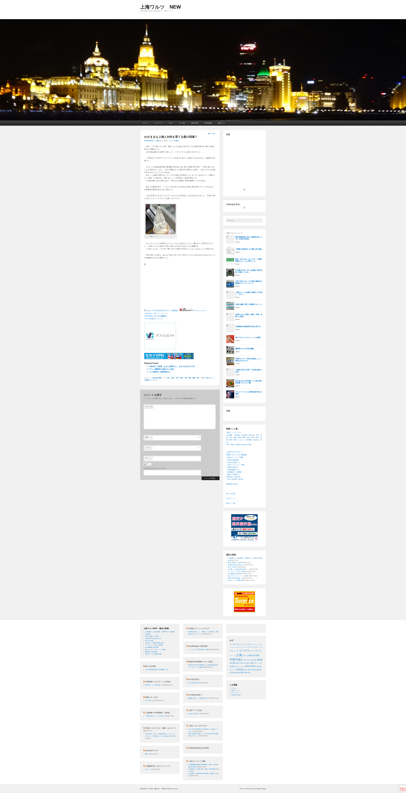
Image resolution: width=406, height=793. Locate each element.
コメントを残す (174, 140)
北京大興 (251, 435)
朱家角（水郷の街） (233, 474)
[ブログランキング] (199, 310)
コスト (254, 644)
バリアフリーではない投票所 (237, 571)
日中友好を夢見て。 (196, 695)
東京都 (240, 669)
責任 (238, 672)
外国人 (238, 663)
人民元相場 (208, 123)
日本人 (253, 666)
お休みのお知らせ (193, 713)
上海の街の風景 (157, 378)
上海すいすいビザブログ (198, 725)
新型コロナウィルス (238, 666)
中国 (232, 659)
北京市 (254, 660)
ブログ (170, 123)
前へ (208, 133)
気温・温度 (246, 670)
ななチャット (230, 498)
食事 (245, 672)
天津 (230, 437)
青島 (235, 440)
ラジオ (251, 650)
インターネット (236, 644)
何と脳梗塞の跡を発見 (235, 573)
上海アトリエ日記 (195, 710)
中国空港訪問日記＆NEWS (199, 748)
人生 (248, 660)
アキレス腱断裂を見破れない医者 (161, 369)
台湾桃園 (248, 440)
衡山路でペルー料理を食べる (154, 685)
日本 (247, 666)
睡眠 (257, 669)
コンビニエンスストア (241, 647)
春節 (258, 666)
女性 (177, 378)
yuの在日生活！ (194, 679)
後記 (146, 754)
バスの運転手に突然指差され (159, 372)
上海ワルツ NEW (160, 7)
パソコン (236, 651)
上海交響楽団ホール (233, 469)
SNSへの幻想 (232, 567)
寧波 (257, 437)
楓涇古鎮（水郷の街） (234, 477)
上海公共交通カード (233, 462)
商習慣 (259, 660)
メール (147, 447)
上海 (167, 378)
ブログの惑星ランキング (153, 319)
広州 (257, 435)
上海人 (173, 378)
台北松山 (256, 440)
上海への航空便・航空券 (235, 479)
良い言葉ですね (150, 700)
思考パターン (255, 663)
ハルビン (241, 440)
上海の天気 (194, 123)
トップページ (158, 123)
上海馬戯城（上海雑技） (235, 472)
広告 (244, 663)
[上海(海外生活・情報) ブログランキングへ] (185, 310)
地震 (231, 663)
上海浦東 (229, 435)
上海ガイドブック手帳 (197, 761)
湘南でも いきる (151, 697)
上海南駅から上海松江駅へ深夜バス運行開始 (202, 769)
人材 (245, 660)
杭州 (252, 437)
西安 (230, 440)
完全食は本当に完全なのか (236, 565)
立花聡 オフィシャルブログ (199, 628)
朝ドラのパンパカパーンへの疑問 (238, 576)
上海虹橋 (237, 435)
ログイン (234, 688)
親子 (198, 378)
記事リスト (221, 123)
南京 (235, 437)
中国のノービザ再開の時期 (236, 580)
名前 (146, 437)
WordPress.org (235, 695)
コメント (148, 406)
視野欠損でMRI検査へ (234, 578)
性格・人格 (183, 378)
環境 (251, 669)
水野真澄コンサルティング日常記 (158, 681)
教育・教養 (191, 378)
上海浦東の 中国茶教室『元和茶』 (158, 712)
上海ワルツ (159, 140)
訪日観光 (234, 672)
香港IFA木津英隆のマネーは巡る (201, 661)
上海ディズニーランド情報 (236, 465)
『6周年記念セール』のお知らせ (155, 716)
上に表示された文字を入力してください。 (156, 468)
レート (233, 655)
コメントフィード (236, 692)
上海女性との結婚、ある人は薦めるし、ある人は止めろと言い (172, 366)
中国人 (239, 659)
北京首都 (244, 435)
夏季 (234, 663)
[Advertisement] (169, 270)
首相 (248, 672)
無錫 (239, 437)
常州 (248, 437)
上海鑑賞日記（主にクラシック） (158, 766)
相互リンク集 (230, 503)
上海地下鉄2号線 (253, 655)
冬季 (251, 660)
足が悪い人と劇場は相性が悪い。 (238, 569)
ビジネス (244, 650)
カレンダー (247, 644)
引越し (248, 663)
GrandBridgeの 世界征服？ (199, 646)
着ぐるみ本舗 (230, 493)
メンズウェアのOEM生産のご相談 (198, 649)
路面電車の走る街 (232, 484)
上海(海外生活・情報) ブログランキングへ (156, 313)
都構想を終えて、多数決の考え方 (198, 698)
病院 (254, 670)
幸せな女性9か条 (193, 683)
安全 (241, 663)
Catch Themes (261, 789)
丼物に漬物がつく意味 (235, 562)
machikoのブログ (151, 750)
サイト (147, 458)
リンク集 (182, 123)
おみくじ (147, 769)
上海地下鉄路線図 (233, 460)
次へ (215, 133)
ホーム (145, 123)
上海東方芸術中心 (233, 467)
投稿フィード (235, 690)
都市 (242, 672)
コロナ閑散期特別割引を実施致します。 (157, 669)
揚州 (244, 437)
